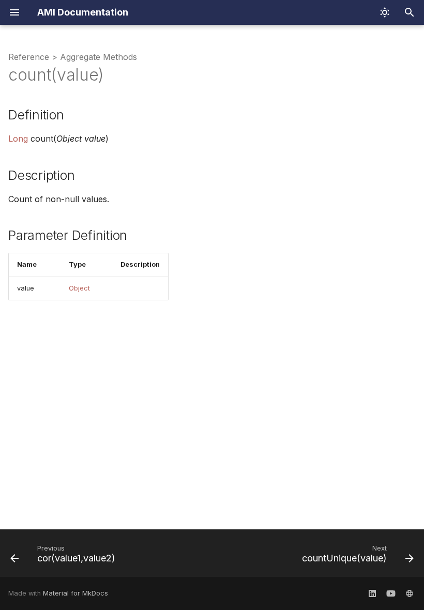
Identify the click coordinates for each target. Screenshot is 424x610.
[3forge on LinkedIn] (372, 593)
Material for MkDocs (75, 593)
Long (18, 138)
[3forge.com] (409, 593)
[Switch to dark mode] (384, 12)
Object (79, 288)
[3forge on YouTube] (391, 593)
